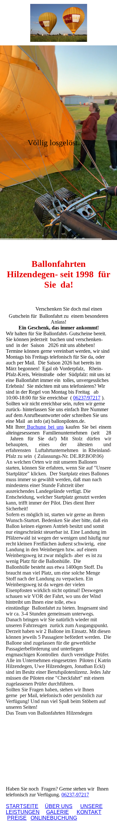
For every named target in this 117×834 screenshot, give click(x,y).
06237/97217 (86, 397)
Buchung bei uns (44, 427)
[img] (58, 22)
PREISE (17, 818)
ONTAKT (89, 812)
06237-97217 (75, 794)
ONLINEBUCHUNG (54, 818)
